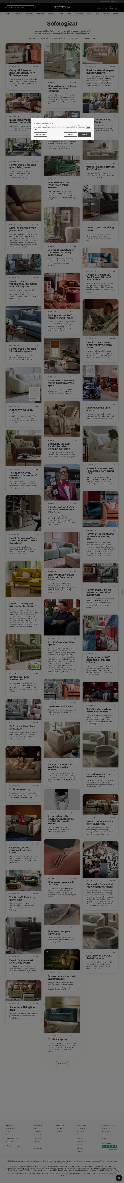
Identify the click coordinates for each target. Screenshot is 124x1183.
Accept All (85, 134)
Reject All (70, 134)
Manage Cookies (40, 134)
